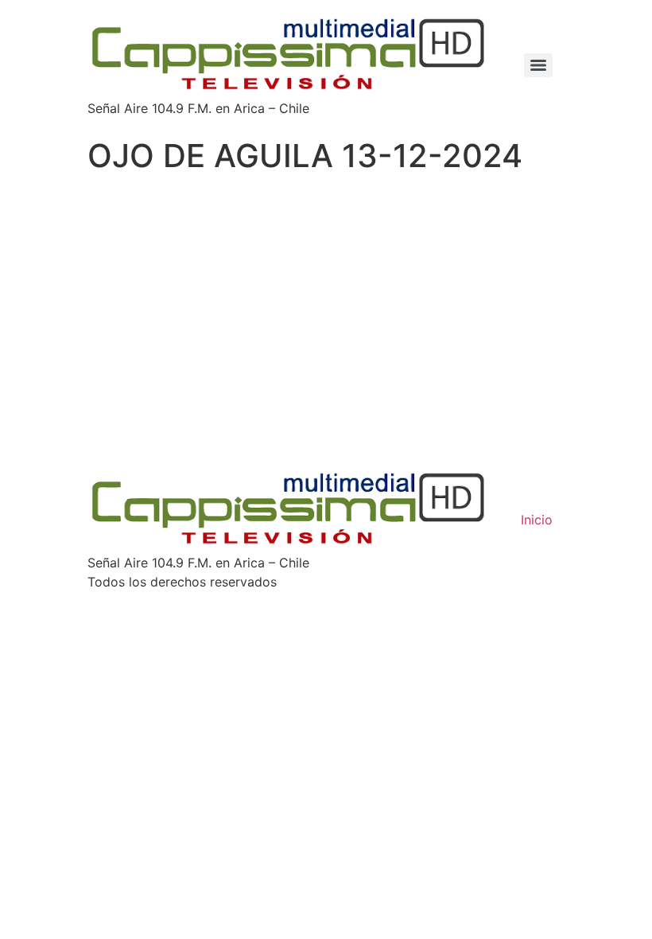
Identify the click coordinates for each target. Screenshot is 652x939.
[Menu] (538, 65)
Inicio (537, 520)
